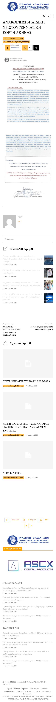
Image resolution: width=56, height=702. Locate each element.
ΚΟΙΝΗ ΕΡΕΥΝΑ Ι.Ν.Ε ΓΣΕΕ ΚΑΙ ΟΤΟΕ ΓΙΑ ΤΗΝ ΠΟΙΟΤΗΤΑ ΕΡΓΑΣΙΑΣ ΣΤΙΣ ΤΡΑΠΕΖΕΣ (26, 427)
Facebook (15, 520)
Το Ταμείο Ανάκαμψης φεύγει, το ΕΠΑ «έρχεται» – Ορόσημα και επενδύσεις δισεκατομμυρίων (26, 598)
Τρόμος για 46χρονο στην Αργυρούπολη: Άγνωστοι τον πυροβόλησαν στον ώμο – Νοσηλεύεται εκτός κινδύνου (22, 297)
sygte (20, 216)
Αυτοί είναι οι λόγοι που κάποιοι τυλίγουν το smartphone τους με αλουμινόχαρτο (27, 662)
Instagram (32, 520)
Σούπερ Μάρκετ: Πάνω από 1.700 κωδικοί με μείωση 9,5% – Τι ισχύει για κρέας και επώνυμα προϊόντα (26, 652)
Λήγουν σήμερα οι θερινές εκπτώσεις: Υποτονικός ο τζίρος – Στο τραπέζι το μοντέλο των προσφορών (22, 284)
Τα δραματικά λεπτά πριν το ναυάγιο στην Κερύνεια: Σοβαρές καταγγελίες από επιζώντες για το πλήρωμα (22, 259)
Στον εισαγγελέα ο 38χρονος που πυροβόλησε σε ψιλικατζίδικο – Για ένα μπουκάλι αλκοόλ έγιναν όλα (28, 643)
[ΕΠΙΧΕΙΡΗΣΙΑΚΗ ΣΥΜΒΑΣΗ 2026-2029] (28, 363)
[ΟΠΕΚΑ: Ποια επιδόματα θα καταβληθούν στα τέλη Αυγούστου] (48, 273)
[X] (26, 526)
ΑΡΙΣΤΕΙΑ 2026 (12, 473)
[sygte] (9, 221)
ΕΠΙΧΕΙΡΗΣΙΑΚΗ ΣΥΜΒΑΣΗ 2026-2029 (26, 381)
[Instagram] (19, 221)
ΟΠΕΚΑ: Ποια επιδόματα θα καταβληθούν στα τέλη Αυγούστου (21, 271)
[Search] (50, 239)
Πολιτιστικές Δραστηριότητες (16, 42)
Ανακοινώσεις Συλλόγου (13, 38)
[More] (36, 48)
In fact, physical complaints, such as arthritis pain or (42, 328)
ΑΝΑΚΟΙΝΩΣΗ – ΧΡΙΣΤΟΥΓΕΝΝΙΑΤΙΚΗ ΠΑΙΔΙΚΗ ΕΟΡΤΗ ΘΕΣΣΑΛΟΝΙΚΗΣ (11, 331)
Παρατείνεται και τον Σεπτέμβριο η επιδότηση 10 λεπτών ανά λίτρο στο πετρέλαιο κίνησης (27, 634)
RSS (47, 520)
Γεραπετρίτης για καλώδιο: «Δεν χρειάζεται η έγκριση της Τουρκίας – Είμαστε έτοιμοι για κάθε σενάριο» (28, 607)
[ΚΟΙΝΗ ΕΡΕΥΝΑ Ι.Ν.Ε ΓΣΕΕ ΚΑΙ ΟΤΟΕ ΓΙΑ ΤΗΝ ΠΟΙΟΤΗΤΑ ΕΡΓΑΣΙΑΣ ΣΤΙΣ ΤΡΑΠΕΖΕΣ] (28, 406)
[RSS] (41, 520)
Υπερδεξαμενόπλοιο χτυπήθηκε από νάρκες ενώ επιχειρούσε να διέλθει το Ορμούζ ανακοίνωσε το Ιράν (25, 589)
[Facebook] (6, 520)
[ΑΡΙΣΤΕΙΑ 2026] (28, 455)
